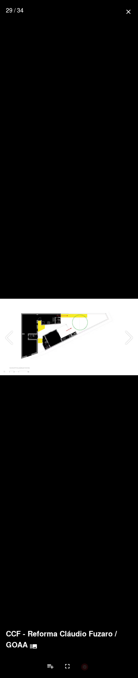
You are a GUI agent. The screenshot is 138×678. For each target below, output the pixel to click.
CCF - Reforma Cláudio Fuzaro (59, 633)
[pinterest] (84, 666)
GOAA (17, 644)
